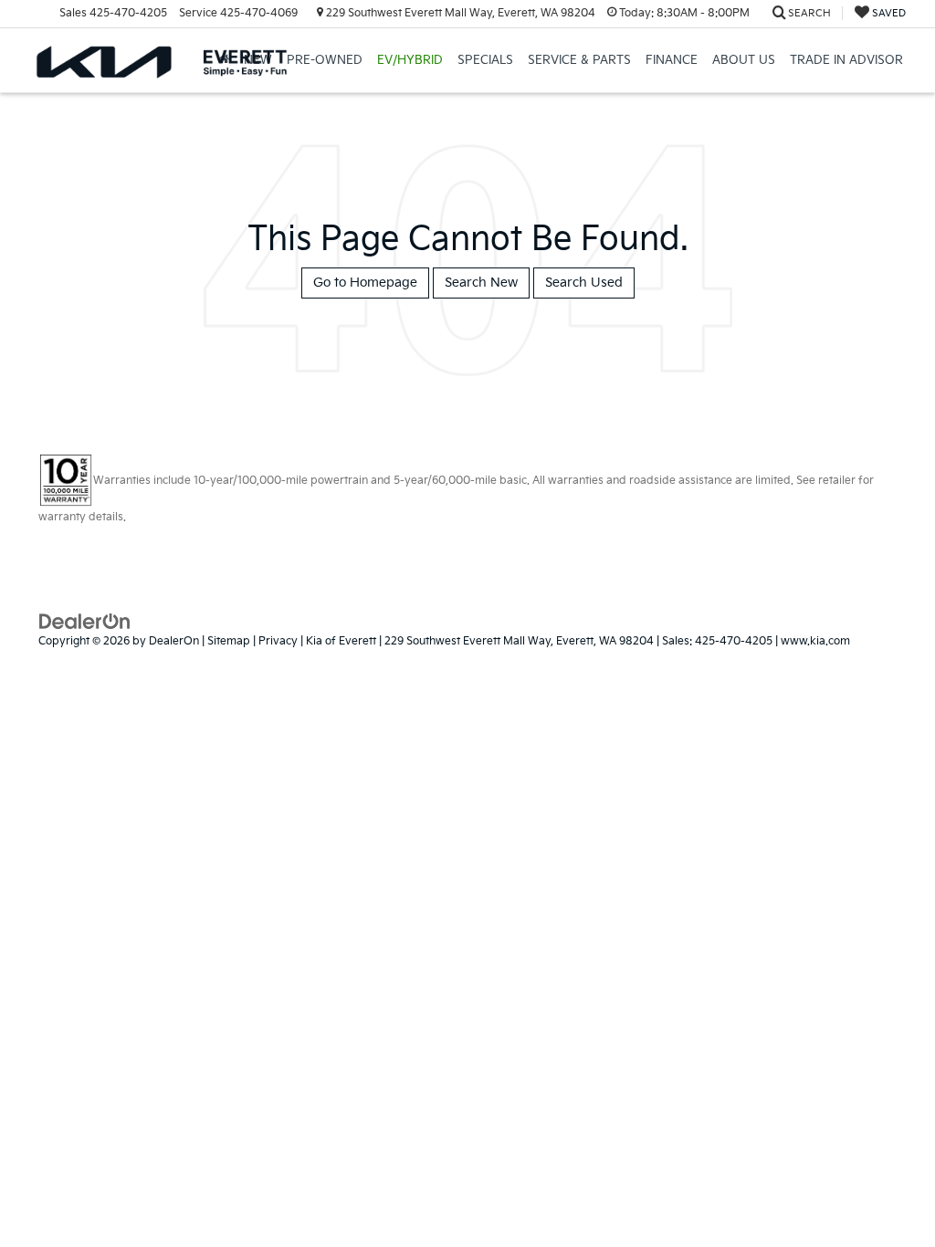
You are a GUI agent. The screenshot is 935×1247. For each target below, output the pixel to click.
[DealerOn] (84, 620)
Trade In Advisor (846, 60)
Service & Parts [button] (579, 60)
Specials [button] (485, 60)
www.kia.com (815, 641)
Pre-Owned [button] (324, 60)
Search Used (584, 282)
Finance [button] (672, 60)
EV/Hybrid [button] (410, 60)
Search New (481, 282)
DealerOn (174, 641)
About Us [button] (743, 60)
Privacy (278, 641)
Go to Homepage (365, 282)
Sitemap (228, 641)
